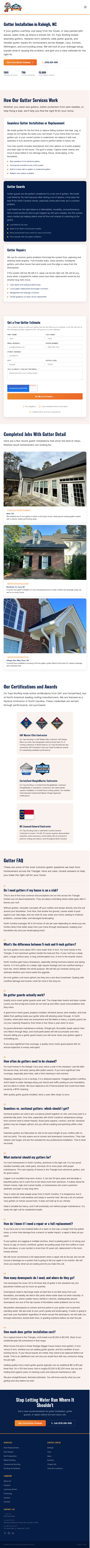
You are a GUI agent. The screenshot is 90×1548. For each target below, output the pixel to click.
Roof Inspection (10, 1456)
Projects (7, 1485)
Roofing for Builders (12, 1468)
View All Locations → (56, 1468)
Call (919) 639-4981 (63, 1423)
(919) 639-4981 (9, 1515)
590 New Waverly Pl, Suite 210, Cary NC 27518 (21, 1521)
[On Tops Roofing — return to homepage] (13, 7)
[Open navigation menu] (85, 7)
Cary (49, 1452)
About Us (7, 1481)
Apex (49, 1456)
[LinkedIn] (13, 1533)
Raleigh (50, 1448)
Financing (8, 1493)
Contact (7, 1502)
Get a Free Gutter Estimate (18, 62)
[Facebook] (5, 1533)
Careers (7, 1498)
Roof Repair (8, 1452)
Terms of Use (81, 1544)
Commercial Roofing (12, 1464)
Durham (50, 1460)
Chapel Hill (51, 1464)
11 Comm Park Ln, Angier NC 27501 (16, 1527)
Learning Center (10, 1489)
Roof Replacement (11, 1448)
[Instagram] (9, 1533)
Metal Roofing (9, 1460)
